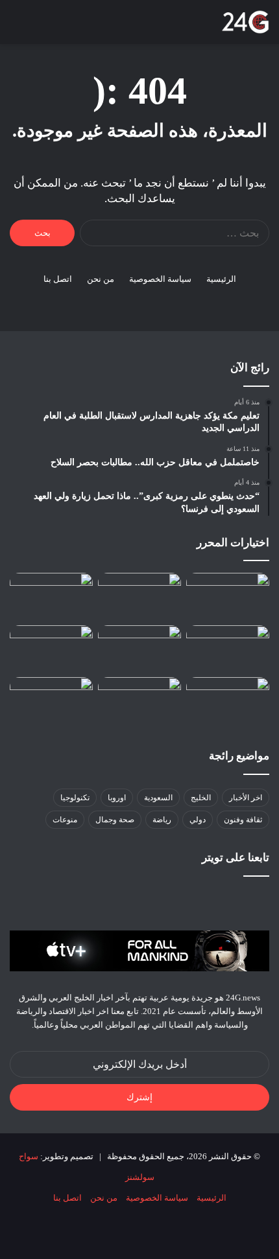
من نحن (100, 279)
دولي (197, 819)
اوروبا (117, 797)
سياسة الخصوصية (160, 279)
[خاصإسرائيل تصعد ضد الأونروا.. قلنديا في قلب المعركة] (139, 700)
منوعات (65, 819)
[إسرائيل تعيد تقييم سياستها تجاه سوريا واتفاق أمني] (139, 648)
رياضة (161, 819)
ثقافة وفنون (243, 819)
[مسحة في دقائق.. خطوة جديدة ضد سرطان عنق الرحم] (51, 700)
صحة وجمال (114, 819)
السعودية (158, 797)
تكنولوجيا (75, 797)
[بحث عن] (38, 26)
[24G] (245, 22)
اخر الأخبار (245, 797)
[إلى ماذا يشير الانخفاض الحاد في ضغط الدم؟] (227, 648)
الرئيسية (221, 279)
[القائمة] (16, 26)
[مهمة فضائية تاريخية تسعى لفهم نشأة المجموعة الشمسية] (51, 648)
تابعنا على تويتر (235, 857)
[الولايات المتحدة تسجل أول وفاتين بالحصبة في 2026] (51, 596)
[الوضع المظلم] (61, 26)
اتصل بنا (57, 279)
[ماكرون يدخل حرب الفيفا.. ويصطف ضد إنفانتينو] (227, 596)
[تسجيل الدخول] (84, 26)
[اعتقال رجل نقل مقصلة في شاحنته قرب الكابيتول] (139, 596)
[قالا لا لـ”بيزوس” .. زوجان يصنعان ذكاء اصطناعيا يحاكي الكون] (227, 700)
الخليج (201, 797)
